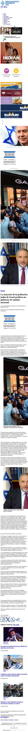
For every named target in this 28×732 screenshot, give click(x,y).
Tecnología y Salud (7, 17)
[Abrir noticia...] (13, 641)
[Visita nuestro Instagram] (3, 7)
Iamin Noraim (6, 21)
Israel (4, 15)
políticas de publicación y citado (18, 730)
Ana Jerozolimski (6, 306)
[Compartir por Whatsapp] (6, 642)
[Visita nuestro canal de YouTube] (4, 7)
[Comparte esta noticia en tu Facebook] (3, 621)
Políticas (6, 719)
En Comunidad (6, 24)
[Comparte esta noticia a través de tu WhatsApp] (13, 621)
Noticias (5, 20)
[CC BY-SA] (14, 728)
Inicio (4, 13)
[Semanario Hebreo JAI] (10, 5)
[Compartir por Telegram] (18, 621)
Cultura (5, 22)
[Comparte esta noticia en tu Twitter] (8, 621)
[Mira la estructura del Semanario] (6, 7)
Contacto (16, 719)
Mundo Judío (6, 18)
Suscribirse (11, 719)
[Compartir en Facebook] (3, 642)
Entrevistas (5, 16)
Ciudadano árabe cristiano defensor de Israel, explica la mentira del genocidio (14, 674)
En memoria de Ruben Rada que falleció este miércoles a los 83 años (14, 647)
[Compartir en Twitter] (4, 642)
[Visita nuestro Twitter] (2, 7)
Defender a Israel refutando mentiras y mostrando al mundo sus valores (12, 702)
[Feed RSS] (7, 717)
